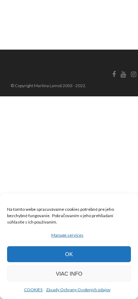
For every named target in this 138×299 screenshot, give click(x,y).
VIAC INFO (69, 274)
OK (69, 254)
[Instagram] (133, 74)
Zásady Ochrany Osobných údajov (78, 289)
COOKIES (33, 289)
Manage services (67, 235)
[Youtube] (123, 74)
